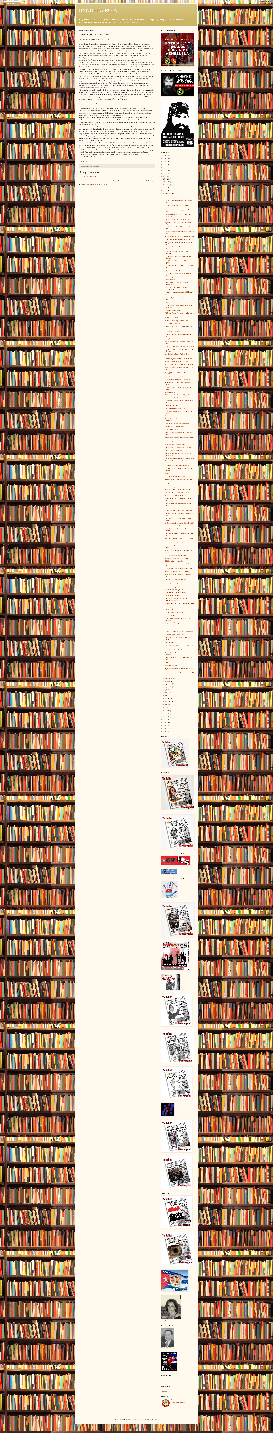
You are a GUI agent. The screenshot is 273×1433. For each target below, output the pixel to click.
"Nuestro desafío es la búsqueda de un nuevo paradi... (178, 469)
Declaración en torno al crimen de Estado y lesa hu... (179, 266)
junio (167, 693)
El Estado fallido (170, 442)
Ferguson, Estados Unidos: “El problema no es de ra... (179, 646)
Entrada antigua (149, 181)
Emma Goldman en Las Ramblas (175, 377)
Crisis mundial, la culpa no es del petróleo (177, 395)
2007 (165, 728)
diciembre (168, 193)
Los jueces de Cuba (170, 615)
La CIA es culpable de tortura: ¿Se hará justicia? (179, 523)
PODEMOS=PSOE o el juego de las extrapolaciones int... (176, 599)
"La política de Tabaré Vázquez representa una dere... (179, 534)
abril (166, 698)
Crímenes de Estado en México (174, 270)
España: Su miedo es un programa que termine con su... (179, 499)
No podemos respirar (171, 487)
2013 (165, 711)
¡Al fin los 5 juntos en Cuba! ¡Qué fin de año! (178, 359)
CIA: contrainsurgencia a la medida (175, 408)
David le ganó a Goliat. (172, 429)
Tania (166, 302)
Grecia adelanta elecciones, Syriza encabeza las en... (179, 211)
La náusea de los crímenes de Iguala (175, 555)
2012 (165, 714)
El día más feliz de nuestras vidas (175, 445)
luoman (139, 1419)
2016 (165, 185)
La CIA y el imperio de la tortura (175, 526)
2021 (165, 170)
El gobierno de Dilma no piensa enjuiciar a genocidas (178, 335)
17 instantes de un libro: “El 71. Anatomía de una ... (178, 228)
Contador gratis (164, 1391)
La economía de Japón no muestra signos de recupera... (178, 252)
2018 (165, 179)
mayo (167, 695)
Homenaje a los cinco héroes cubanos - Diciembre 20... (176, 279)
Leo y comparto (169, 642)
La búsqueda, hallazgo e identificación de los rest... (178, 299)
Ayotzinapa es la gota (171, 665)
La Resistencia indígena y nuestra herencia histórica (177, 619)
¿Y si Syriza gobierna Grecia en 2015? (176, 476)
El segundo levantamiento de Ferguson (176, 584)
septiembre (168, 684)
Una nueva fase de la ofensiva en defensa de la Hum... (179, 350)
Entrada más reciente (85, 181)
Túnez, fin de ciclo (170, 339)
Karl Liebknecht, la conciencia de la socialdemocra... (176, 373)
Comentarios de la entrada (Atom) (97, 184)
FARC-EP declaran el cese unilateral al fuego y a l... (179, 368)
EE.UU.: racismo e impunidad (174, 561)
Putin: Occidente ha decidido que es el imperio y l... (179, 433)
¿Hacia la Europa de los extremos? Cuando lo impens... (178, 529)
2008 (165, 725)
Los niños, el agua (170, 626)
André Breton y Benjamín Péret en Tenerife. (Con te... (178, 383)
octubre (167, 681)
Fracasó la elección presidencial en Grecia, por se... (179, 342)
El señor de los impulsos (172, 331)
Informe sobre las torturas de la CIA (176, 543)
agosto (167, 687)
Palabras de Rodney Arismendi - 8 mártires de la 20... (179, 314)
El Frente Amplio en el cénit (173, 650)
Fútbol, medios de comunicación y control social (179, 458)
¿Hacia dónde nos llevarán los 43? (175, 635)
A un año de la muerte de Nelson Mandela (177, 572)
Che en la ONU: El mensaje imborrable (177, 492)
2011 (165, 717)
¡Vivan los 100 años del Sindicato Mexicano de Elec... (179, 519)
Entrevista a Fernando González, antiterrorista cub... (178, 462)
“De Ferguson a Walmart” (172, 595)
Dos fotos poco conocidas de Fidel (175, 612)
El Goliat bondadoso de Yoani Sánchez (176, 362)
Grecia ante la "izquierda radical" (175, 426)
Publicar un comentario (89, 176)
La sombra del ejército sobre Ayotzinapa (177, 466)
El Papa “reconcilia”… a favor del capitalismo (179, 364)
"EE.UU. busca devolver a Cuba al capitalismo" (179, 219)
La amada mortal (170, 392)
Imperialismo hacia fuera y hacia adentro (177, 558)
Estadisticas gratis (165, 1381)
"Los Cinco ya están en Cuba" (174, 450)
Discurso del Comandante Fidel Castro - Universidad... (177, 288)
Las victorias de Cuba (171, 405)
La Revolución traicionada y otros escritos (177, 239)
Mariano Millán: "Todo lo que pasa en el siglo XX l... (178, 327)
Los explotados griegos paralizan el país (177, 629)
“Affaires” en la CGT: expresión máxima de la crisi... (178, 480)
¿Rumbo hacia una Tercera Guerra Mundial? (178, 447)
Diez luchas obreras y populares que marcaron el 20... (179, 196)
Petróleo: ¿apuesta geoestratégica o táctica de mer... (178, 201)
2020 (165, 173)
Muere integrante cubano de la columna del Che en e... (179, 232)
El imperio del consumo (172, 318)
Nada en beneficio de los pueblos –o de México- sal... (179, 539)
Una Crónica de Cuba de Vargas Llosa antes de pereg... (179, 262)
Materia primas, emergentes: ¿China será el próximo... (178, 454)
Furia (166, 662)
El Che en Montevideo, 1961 (173, 310)
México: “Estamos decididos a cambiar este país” (178, 504)
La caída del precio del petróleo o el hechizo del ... (179, 674)
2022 (165, 167)
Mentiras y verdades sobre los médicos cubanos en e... (179, 514)
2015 (165, 188)
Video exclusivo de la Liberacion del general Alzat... (178, 551)
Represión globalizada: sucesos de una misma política (178, 243)
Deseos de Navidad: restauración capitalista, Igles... (178, 223)
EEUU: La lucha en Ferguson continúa (176, 495)
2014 (165, 191)
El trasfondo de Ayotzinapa (173, 587)
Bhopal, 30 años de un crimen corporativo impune (177, 654)
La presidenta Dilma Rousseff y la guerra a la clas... (178, 412)
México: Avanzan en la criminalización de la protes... (178, 638)
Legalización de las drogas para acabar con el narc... (178, 658)
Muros (167, 473)
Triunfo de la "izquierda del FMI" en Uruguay (179, 632)
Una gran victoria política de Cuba (175, 398)
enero (167, 707)
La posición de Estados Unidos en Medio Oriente (177, 565)
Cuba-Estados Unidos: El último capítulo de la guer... (179, 401)
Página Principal (118, 181)
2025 (165, 159)
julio (166, 690)
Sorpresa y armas (170, 416)
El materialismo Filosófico (173, 484)
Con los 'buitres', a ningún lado (174, 590)
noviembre (168, 678)
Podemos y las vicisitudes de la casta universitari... (176, 580)
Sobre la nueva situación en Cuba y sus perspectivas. (176, 283)
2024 (165, 162)
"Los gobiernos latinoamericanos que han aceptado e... (177, 215)
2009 (165, 722)
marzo (167, 701)
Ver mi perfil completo (178, 1403)
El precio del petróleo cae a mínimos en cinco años (178, 547)
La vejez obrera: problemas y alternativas (177, 380)
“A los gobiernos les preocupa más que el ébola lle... (179, 669)
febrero (167, 704)
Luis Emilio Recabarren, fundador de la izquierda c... (177, 355)
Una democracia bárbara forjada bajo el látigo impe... (178, 257)
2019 (165, 176)
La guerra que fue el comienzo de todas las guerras (178, 274)
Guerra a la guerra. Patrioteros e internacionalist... (174, 609)
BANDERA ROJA (98, 10)
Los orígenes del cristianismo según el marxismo (179, 346)
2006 (165, 731)
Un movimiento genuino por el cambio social (178, 569)
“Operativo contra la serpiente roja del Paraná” (179, 292)
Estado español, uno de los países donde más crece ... (178, 575)
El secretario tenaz (170, 508)
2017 (165, 182)
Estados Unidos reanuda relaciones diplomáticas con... (179, 438)
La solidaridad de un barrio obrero (175, 593)
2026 (165, 156)
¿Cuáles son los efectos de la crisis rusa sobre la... (178, 248)
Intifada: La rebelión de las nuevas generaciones (179, 236)
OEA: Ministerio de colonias (173, 295)
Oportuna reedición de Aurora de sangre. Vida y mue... (179, 604)
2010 (165, 720)
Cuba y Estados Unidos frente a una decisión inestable (178, 306)
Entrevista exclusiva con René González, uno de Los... (179, 388)
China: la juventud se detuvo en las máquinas (178, 511)
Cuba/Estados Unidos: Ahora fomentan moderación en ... (176, 206)
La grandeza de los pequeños (173, 623)
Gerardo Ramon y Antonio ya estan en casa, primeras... (178, 420)
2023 (165, 164)
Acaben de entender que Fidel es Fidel (176, 321)
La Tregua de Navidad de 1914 (174, 323)
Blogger (155, 1419)
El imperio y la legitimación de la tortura (177, 490)
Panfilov (176, 1400)
